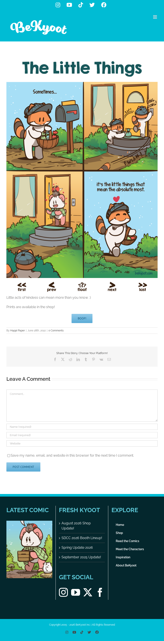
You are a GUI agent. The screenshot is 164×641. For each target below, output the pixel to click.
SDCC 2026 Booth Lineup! (82, 538)
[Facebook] (99, 592)
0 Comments (56, 330)
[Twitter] (87, 592)
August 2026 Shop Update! (76, 525)
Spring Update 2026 (77, 547)
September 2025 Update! (81, 557)
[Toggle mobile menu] (155, 17)
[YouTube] (75, 592)
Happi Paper (17, 330)
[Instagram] (63, 592)
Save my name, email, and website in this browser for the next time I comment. (72, 455)
